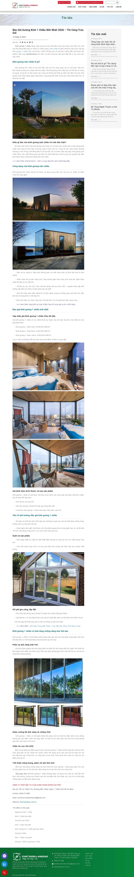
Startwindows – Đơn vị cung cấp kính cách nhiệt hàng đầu (47, 161)
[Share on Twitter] (22, 42)
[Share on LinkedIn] (25, 42)
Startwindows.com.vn (28, 802)
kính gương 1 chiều (20, 51)
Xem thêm (94, 54)
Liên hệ (118, 7)
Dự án (102, 7)
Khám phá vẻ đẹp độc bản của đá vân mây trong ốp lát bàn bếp (103, 86)
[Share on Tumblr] (32, 42)
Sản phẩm (93, 7)
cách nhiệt (53, 49)
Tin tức (110, 7)
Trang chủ (71, 7)
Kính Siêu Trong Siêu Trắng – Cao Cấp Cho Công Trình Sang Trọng (55, 626)
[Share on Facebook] (20, 42)
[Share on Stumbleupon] (27, 42)
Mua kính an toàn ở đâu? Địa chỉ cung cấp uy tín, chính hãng (52, 304)
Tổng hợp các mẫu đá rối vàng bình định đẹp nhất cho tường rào (103, 43)
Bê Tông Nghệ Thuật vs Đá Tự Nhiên (104, 108)
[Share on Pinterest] (30, 42)
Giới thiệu (82, 7)
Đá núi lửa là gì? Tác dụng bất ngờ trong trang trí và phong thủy (103, 64)
